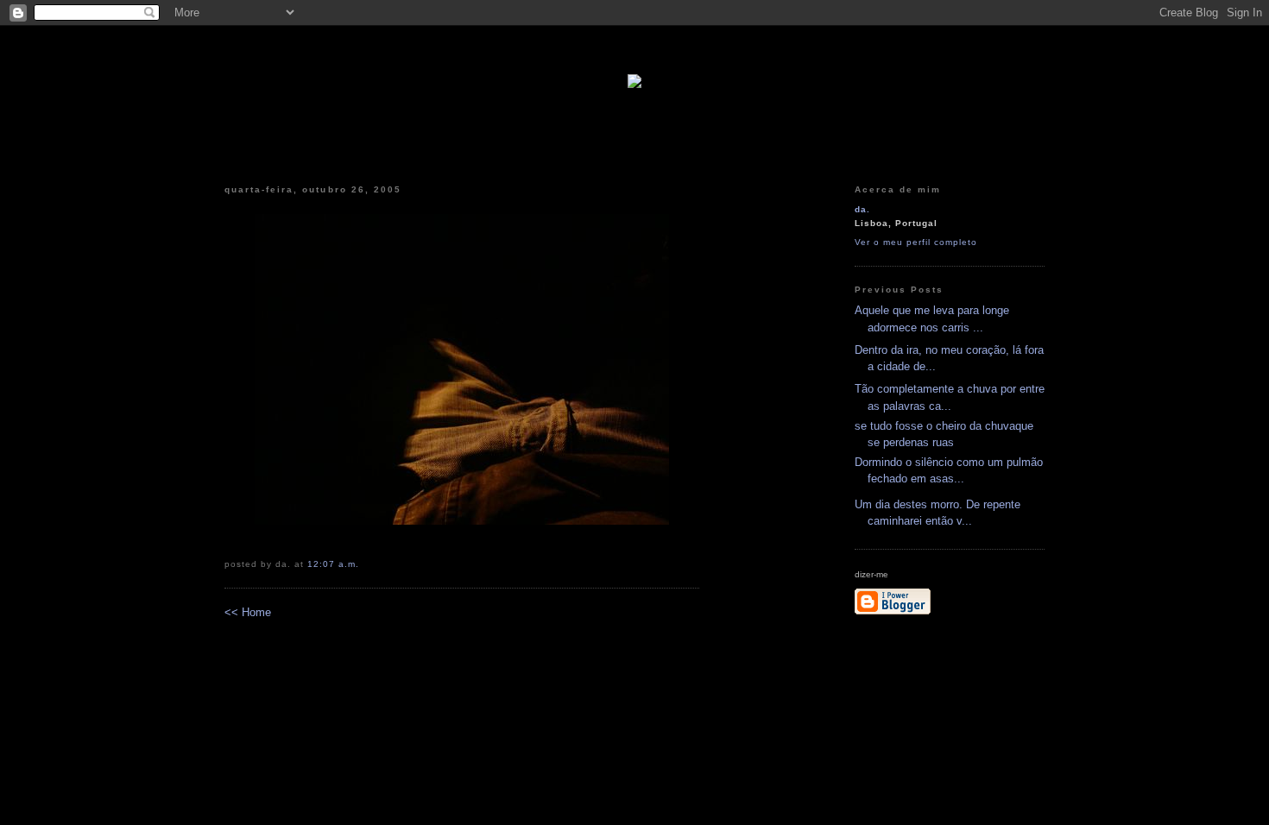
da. (862, 209)
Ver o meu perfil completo (916, 242)
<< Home (247, 612)
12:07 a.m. (333, 564)
